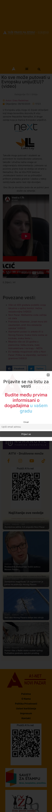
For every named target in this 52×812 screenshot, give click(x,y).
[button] (48, 375)
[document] (26, 406)
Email (26, 422)
